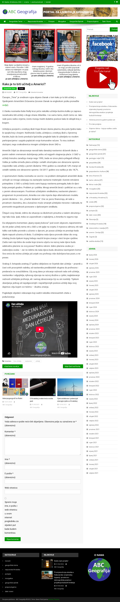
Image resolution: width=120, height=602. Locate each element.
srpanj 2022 (93, 399)
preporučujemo (93, 21)
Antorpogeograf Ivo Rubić (12, 398)
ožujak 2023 (93, 364)
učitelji (38, 361)
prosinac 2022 (94, 377)
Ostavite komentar (37, 92)
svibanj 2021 (93, 460)
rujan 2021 (93, 442)
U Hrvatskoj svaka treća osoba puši (41, 400)
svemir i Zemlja (94, 232)
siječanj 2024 (94, 325)
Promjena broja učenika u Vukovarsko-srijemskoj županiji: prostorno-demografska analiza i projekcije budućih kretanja (103, 110)
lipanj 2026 (93, 255)
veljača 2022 (93, 421)
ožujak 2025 (93, 290)
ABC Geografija (21, 92)
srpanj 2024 (93, 316)
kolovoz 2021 (94, 447)
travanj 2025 (93, 285)
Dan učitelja (17, 361)
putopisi (51, 21)
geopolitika (93, 163)
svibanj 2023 (93, 355)
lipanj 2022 (93, 403)
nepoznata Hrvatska (35, 21)
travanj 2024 (93, 320)
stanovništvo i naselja (97, 228)
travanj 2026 (93, 259)
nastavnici (28, 361)
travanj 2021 (93, 464)
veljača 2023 (93, 368)
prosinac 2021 (94, 429)
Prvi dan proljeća (95, 124)
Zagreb (91, 237)
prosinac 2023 (94, 329)
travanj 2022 (93, 412)
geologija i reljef (95, 158)
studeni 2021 (94, 434)
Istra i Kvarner (94, 176)
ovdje (5, 105)
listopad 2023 (94, 338)
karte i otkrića (94, 180)
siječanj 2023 (94, 373)
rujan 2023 (93, 342)
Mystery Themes (53, 599)
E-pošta (10, 475)
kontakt (48, 2)
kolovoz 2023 (94, 346)
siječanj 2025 (94, 294)
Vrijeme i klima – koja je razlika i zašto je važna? (103, 130)
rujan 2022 (93, 390)
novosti (7, 561)
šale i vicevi (106, 21)
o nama (26, 2)
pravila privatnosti (37, 2)
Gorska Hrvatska (95, 167)
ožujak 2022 (93, 416)
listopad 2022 (94, 386)
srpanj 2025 (93, 281)
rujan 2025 (93, 277)
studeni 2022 (94, 381)
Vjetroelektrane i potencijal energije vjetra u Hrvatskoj (67, 400)
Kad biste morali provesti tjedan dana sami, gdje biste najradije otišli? (13, 366)
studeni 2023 (94, 333)
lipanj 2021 (93, 455)
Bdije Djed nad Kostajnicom (74, 366)
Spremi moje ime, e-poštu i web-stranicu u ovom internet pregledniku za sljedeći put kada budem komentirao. (12, 517)
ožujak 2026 (93, 264)
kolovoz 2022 (94, 394)
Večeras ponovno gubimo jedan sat (102, 120)
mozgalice (62, 21)
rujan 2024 (93, 307)
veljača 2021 (93, 473)
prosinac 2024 (94, 298)
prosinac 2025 (94, 272)
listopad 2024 (94, 303)
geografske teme (15, 21)
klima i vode (93, 184)
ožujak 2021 (93, 469)
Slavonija (92, 219)
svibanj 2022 (93, 407)
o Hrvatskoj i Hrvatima (97, 198)
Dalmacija (92, 145)
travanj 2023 (93, 359)
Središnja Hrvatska (96, 224)
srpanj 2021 (93, 451)
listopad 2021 (94, 438)
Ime (10, 461)
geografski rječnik (76, 21)
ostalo (21, 88)
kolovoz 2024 (94, 312)
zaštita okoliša (94, 241)
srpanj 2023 (93, 351)
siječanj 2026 (94, 268)
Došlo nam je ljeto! (95, 102)
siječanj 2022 (94, 425)
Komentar (10, 433)
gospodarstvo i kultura (97, 171)
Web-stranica (11, 488)
